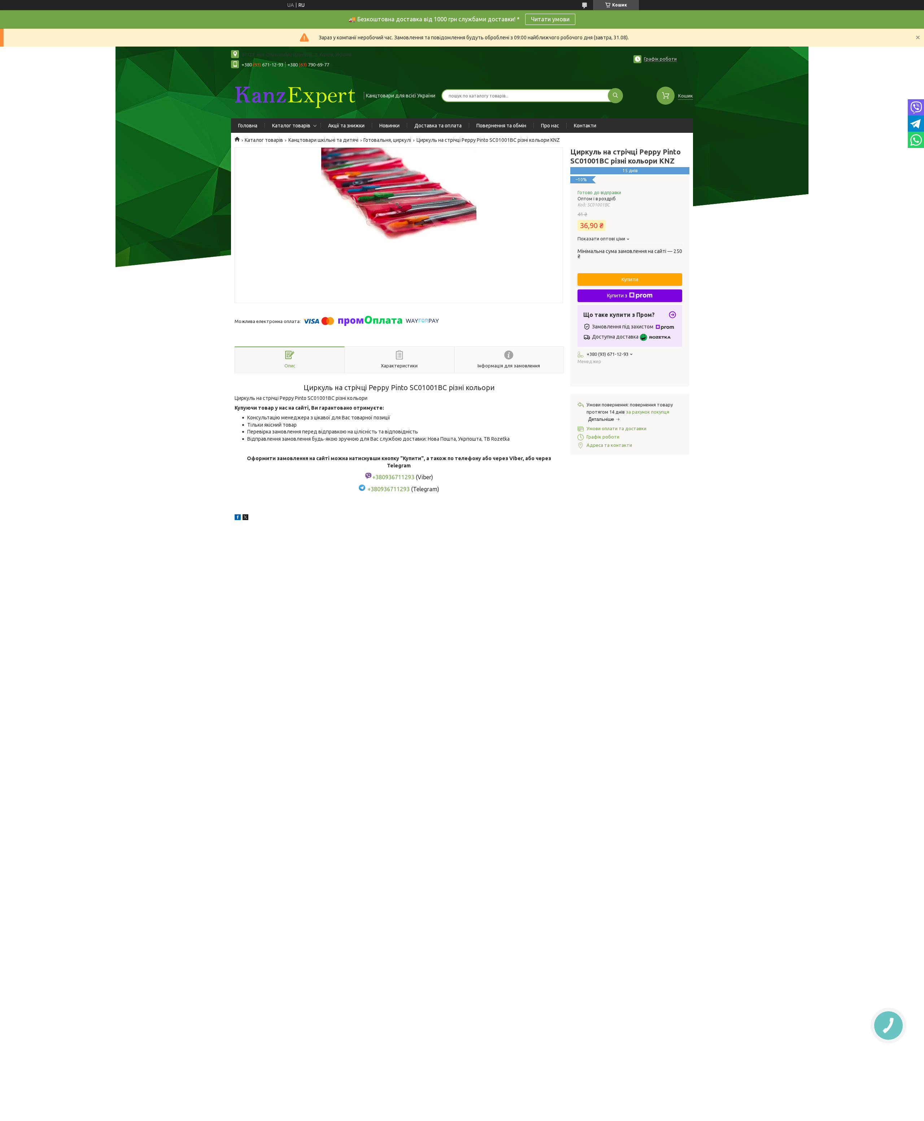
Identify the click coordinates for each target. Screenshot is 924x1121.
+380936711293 (388, 489)
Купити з (617, 295)
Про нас (550, 125)
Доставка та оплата (438, 125)
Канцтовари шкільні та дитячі (323, 140)
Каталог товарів (291, 125)
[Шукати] (615, 95)
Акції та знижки (346, 125)
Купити (630, 279)
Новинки (389, 125)
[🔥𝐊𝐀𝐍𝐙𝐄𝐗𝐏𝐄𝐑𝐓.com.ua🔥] (294, 95)
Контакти (585, 125)
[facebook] (238, 518)
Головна (247, 125)
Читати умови (550, 19)
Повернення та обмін (501, 125)
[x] (245, 518)
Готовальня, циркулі (387, 140)
